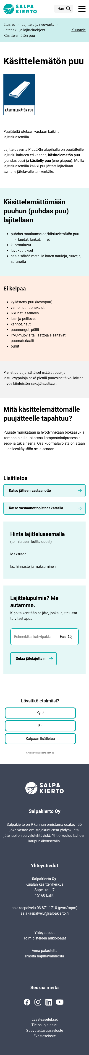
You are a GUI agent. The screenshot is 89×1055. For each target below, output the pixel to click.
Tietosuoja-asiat (44, 1025)
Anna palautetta (45, 950)
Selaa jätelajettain (30, 658)
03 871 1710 (47, 908)
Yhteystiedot (44, 932)
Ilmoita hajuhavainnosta (44, 956)
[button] (82, 9)
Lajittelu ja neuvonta (37, 24)
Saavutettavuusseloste (44, 1030)
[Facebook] (27, 1002)
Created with (38, 752)
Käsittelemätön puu (19, 35)
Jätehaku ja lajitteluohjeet (24, 30)
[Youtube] (60, 1002)
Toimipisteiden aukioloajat (44, 938)
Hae (61, 8)
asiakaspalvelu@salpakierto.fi (45, 913)
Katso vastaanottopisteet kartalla (36, 508)
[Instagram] (38, 1002)
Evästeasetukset (44, 1019)
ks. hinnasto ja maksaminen (33, 566)
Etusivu (9, 24)
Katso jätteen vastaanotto (30, 490)
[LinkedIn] (49, 1002)
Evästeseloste (45, 1036)
